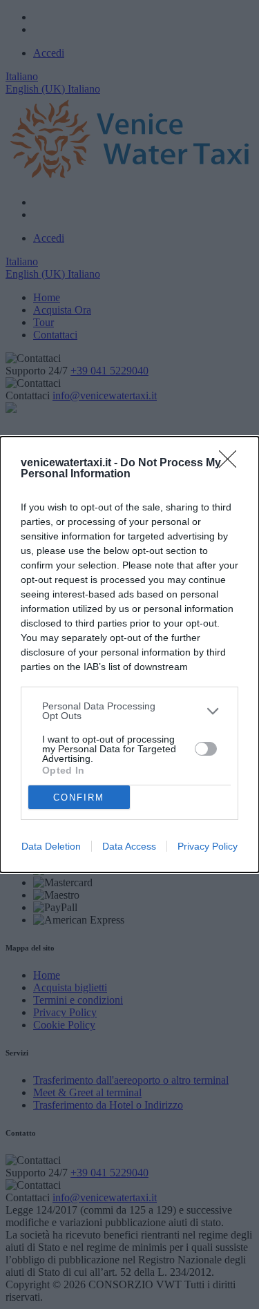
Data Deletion (51, 846)
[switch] (206, 749)
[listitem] (129, 710)
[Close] (232, 463)
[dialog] (129, 654)
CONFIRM (78, 797)
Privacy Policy (208, 846)
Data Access (129, 846)
